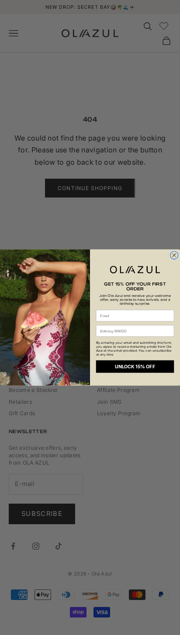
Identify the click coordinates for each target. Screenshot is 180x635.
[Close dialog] (174, 255)
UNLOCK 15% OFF (135, 367)
